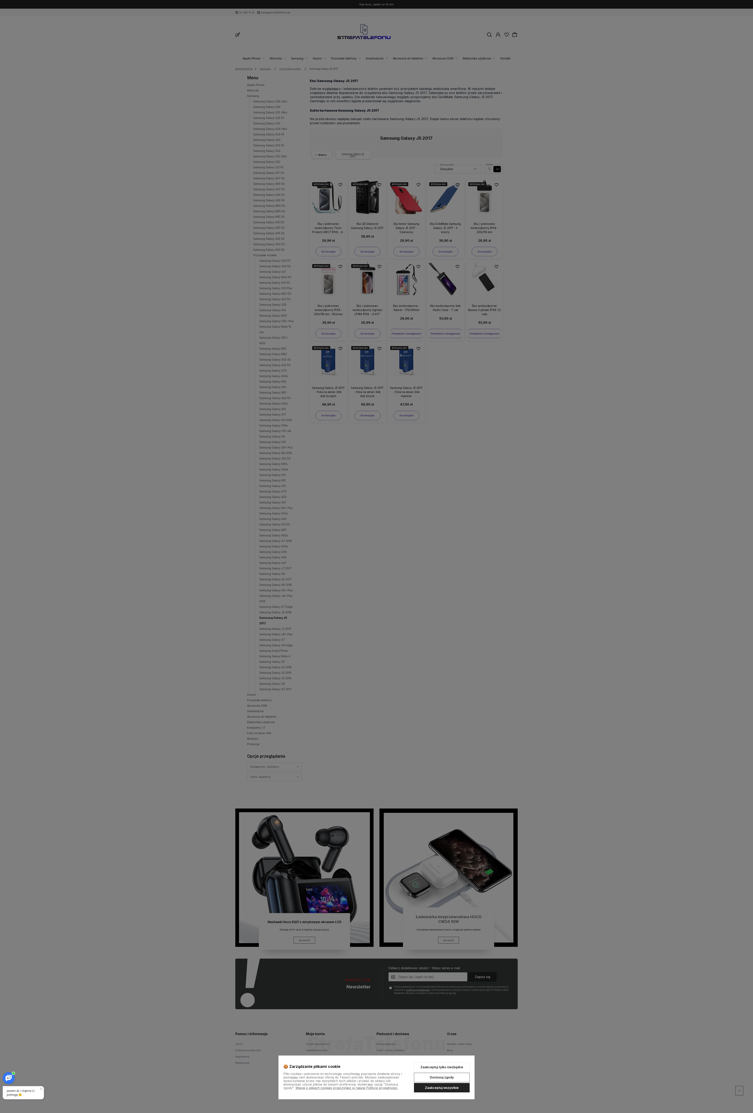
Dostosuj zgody (442, 1077)
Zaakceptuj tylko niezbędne (441, 1067)
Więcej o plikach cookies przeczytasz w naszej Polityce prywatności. (347, 1088)
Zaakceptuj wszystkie (442, 1088)
